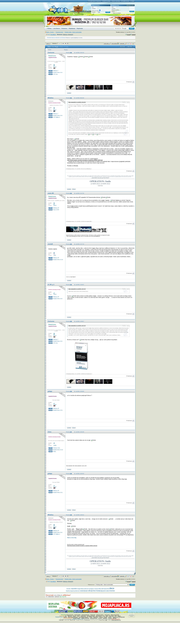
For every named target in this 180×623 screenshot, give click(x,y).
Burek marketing (116, 1)
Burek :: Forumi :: (50, 32)
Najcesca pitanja (100, 614)
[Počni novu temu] (107, 44)
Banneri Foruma (69, 614)
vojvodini (74, 588)
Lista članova (56, 28)
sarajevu (91, 588)
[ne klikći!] (74, 428)
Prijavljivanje (72, 28)
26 (67, 43)
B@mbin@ (70, 34)
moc (94, 591)
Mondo (74, 615)
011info (105, 616)
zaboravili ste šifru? (130, 5)
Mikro (107, 615)
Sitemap (114, 617)
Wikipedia (70, 615)
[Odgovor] (123, 44)
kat (102, 588)
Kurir (104, 615)
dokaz (82, 588)
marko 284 (51, 193)
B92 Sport (111, 615)
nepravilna (106, 588)
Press (78, 615)
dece (111, 588)
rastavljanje (84, 591)
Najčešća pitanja (106, 1)
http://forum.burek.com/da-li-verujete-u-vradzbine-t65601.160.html (85, 160)
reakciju (96, 588)
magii (78, 588)
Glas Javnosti (99, 615)
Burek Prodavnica (85, 614)
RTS (116, 615)
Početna (49, 28)
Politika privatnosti (85, 617)
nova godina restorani (83, 616)
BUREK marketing (125, 15)
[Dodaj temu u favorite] (130, 44)
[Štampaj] (128, 44)
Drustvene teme (59, 32)
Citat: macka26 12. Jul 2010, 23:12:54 (77, 102)
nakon (108, 591)
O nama (100, 617)
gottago (50, 391)
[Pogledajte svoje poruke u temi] (133, 44)
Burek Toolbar (78, 614)
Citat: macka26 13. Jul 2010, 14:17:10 (77, 288)
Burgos (109, 616)
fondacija (99, 591)
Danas (119, 615)
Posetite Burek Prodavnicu (95, 1)
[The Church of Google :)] (74, 189)
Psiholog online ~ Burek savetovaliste (73, 32)
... (61, 43)
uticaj (90, 591)
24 (63, 43)
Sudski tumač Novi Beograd (119, 616)
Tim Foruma (107, 614)
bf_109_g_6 (51, 284)
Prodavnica (64, 28)
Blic (66, 615)
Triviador (65, 616)
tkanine (68, 591)
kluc (100, 588)
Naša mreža (83, 615)
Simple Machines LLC (116, 620)
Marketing (105, 617)
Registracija (80, 28)
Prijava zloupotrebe (115, 614)
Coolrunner (51, 52)
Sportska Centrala (91, 615)
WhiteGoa (65, 34)
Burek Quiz (92, 614)
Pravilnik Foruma (76, 617)
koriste (112, 591)
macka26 (50, 244)
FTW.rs (90, 616)
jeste (104, 591)
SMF (106, 620)
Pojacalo (101, 616)
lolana (49, 432)
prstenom (77, 591)
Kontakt (110, 617)
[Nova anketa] (115, 44)
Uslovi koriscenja (93, 617)
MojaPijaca (95, 616)
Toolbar (132, 1)
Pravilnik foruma (125, 1)
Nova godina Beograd (73, 616)
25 (65, 43)
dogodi (72, 591)
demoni (86, 588)
